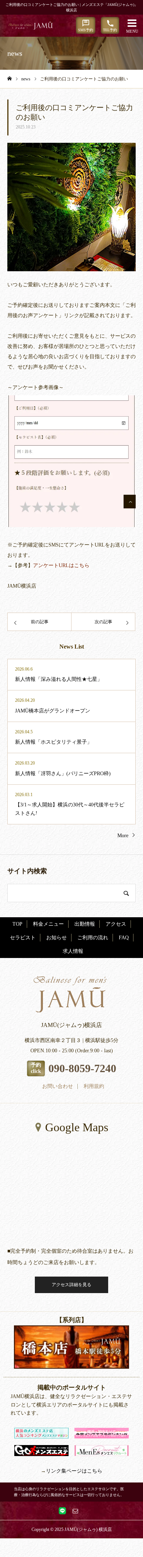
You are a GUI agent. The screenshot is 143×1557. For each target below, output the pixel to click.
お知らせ (56, 937)
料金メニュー (48, 924)
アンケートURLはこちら (61, 565)
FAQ (124, 937)
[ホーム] (9, 78)
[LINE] (62, 1510)
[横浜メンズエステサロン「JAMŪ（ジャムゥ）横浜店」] (34, 26)
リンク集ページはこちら (74, 1471)
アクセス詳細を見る (71, 1284)
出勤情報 (84, 924)
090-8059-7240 (82, 1068)
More (122, 835)
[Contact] (75, 1510)
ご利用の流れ (92, 937)
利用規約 (94, 1086)
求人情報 (73, 951)
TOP (17, 924)
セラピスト (23, 937)
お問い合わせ (57, 1086)
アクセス (116, 924)
